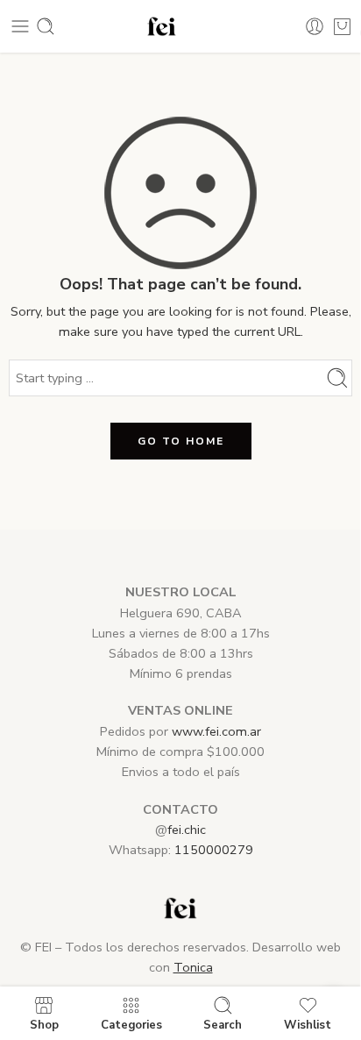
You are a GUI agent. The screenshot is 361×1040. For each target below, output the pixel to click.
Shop (44, 1024)
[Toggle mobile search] (45, 26)
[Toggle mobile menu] (20, 26)
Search (222, 1024)
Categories (131, 1024)
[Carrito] (342, 26)
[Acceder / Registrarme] (314, 26)
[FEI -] (162, 27)
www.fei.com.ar (216, 731)
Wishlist (307, 1024)
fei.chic (186, 829)
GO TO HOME (181, 441)
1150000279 (213, 849)
